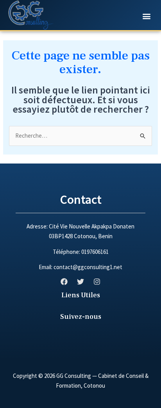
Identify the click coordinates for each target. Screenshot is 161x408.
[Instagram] (96, 281)
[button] (146, 15)
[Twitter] (80, 281)
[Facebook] (64, 281)
